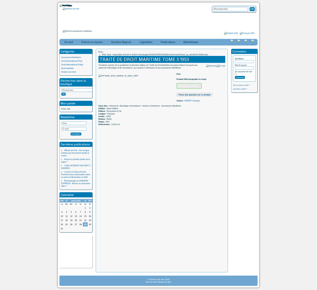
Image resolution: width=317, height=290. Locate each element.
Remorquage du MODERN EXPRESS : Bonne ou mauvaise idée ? (75, 183)
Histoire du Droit (68, 72)
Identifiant (239, 59)
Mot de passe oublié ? (241, 85)
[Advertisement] (75, 251)
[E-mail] (221, 66)
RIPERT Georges (192, 101)
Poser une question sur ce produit (194, 95)
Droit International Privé (71, 61)
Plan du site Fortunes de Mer (158, 282)
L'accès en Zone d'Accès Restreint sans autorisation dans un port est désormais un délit (75, 174)
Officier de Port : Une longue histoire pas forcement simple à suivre (75, 153)
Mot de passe (241, 65)
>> (90, 200)
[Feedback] (315, 139)
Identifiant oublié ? (240, 89)
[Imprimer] (211, 66)
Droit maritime (67, 68)
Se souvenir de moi (243, 71)
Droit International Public (72, 65)
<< (62, 200)
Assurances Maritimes (71, 57)
